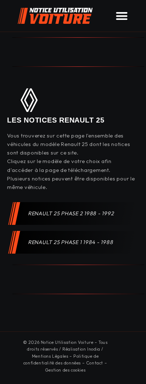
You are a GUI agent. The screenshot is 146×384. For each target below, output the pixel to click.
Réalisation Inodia (81, 349)
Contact (94, 363)
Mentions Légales (50, 356)
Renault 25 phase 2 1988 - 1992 (71, 213)
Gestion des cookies (65, 370)
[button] (122, 16)
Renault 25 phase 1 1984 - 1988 (71, 242)
